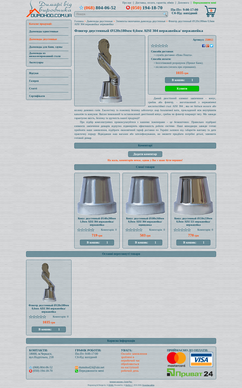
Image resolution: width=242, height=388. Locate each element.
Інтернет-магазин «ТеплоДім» (121, 382)
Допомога (183, 3)
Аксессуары (36, 62)
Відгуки (33, 73)
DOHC (111, 385)
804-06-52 (100, 7)
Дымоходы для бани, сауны (45, 47)
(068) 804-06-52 (42, 367)
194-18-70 (147, 7)
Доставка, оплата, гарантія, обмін (154, 3)
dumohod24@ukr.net (91, 367)
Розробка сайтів (148, 385)
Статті (33, 88)
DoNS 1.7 (129, 385)
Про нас (126, 3)
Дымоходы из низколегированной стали (44, 55)
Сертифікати (37, 96)
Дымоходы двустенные (43, 39)
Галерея (34, 81)
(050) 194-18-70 (42, 370)
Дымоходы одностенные (43, 31)
